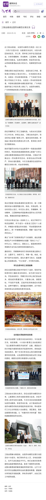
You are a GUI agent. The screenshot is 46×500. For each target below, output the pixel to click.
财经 (38, 16)
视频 (18, 16)
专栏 (25, 16)
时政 (11, 16)
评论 (31, 16)
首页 (5, 16)
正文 (14, 22)
